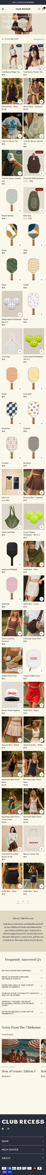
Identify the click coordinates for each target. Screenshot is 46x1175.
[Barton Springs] (12, 200)
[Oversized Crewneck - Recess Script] (12, 838)
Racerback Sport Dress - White (33, 818)
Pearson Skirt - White (10, 745)
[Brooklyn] (33, 448)
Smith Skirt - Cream (31, 604)
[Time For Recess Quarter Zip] (33, 126)
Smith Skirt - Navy (30, 891)
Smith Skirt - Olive (30, 569)
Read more (6, 1076)
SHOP (5, 1141)
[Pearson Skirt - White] (12, 729)
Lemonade (27, 394)
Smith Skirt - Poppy (31, 710)
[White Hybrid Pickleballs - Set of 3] (12, 304)
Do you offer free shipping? (16, 970)
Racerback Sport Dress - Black (11, 780)
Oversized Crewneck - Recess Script (10, 855)
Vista (25, 250)
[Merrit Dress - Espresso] (33, 91)
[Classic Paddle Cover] (33, 660)
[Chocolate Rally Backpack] (33, 163)
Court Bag (6, 356)
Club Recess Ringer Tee (11, 72)
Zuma (4, 285)
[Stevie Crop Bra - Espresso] (12, 623)
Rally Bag (27, 215)
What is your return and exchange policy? (15, 978)
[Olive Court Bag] (12, 517)
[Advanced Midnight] (12, 554)
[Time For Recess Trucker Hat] (12, 163)
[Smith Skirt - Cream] (33, 588)
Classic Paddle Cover (31, 676)
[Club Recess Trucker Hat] (33, 56)
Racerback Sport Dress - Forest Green (11, 818)
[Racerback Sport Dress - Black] (12, 764)
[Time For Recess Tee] (12, 126)
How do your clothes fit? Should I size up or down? (20, 994)
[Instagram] (10, 1128)
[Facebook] (4, 1128)
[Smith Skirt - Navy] (33, 876)
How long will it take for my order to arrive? (17, 986)
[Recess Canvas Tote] (33, 838)
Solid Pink (6, 604)
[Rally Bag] (33, 200)
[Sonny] (12, 235)
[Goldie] (33, 269)
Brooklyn (27, 463)
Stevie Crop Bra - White (32, 745)
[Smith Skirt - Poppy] (33, 695)
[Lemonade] (33, 378)
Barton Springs (7, 215)
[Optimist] (33, 413)
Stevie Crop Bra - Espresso (8, 639)
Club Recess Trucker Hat (33, 72)
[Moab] (12, 378)
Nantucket (6, 428)
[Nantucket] (12, 413)
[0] (42, 9)
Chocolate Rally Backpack (33, 178)
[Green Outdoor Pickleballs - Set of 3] (33, 517)
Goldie (26, 285)
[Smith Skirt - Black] (12, 876)
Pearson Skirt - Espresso (33, 497)
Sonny (4, 250)
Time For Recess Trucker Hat (11, 179)
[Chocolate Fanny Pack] (33, 623)
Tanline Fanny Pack (9, 676)
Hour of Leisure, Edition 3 (18, 1071)
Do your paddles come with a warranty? (17, 1012)
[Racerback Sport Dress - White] (33, 801)
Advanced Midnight (9, 569)
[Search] (39, 9)
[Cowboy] (12, 448)
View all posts (7, 1034)
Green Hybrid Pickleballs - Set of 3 (33, 357)
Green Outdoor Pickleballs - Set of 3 (31, 533)
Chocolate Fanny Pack (32, 638)
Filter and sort (12, 39)
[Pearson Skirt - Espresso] (33, 482)
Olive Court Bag (8, 532)
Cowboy (5, 463)
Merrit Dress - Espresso (32, 106)
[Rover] (33, 304)
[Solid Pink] (12, 588)
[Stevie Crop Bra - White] (33, 729)
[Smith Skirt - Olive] (33, 554)
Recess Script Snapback (11, 710)
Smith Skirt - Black (9, 891)
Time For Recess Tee (10, 141)
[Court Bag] (12, 341)
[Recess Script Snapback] (12, 695)
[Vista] (33, 235)
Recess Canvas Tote (31, 854)
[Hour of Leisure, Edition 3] (21, 1051)
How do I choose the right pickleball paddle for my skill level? (18, 1003)
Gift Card (5, 497)
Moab (4, 394)
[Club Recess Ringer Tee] (12, 56)
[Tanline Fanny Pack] (12, 660)
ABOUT (6, 1158)
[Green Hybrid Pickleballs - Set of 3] (33, 341)
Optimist (26, 428)
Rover (25, 319)
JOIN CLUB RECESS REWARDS (23, 2)
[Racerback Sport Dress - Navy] (33, 764)
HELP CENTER (10, 1149)
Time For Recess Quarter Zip (33, 142)
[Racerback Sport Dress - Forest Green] (12, 801)
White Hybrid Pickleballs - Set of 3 (12, 320)
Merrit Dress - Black (10, 106)
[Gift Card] (12, 482)
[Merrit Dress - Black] (12, 91)
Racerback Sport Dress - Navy (33, 780)
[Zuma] (12, 269)
